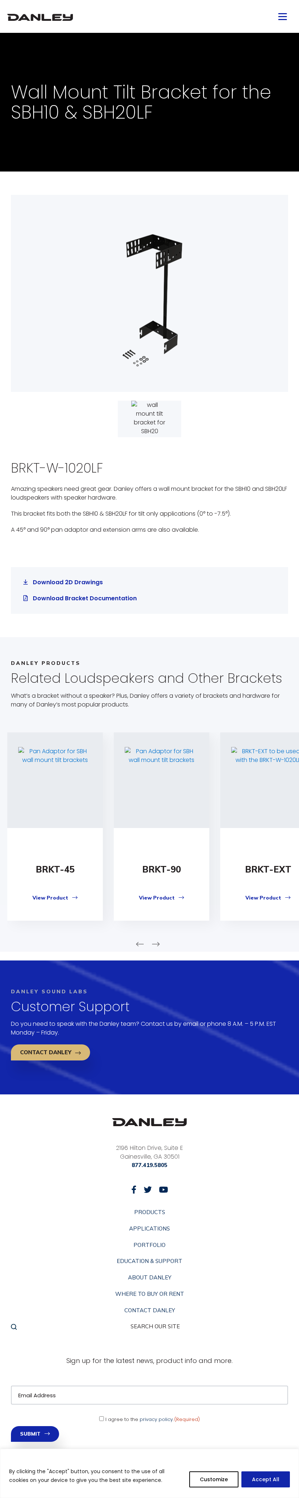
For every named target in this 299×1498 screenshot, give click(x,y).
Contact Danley (45, 1052)
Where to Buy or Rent (149, 1294)
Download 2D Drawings (68, 582)
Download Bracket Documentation (85, 598)
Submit (30, 1433)
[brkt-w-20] (149, 293)
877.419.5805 (149, 1165)
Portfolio (149, 1245)
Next (155, 944)
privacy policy (156, 1419)
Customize (214, 1479)
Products (149, 1212)
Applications (149, 1228)
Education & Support (149, 1261)
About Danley (149, 1278)
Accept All (265, 1479)
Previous (139, 944)
